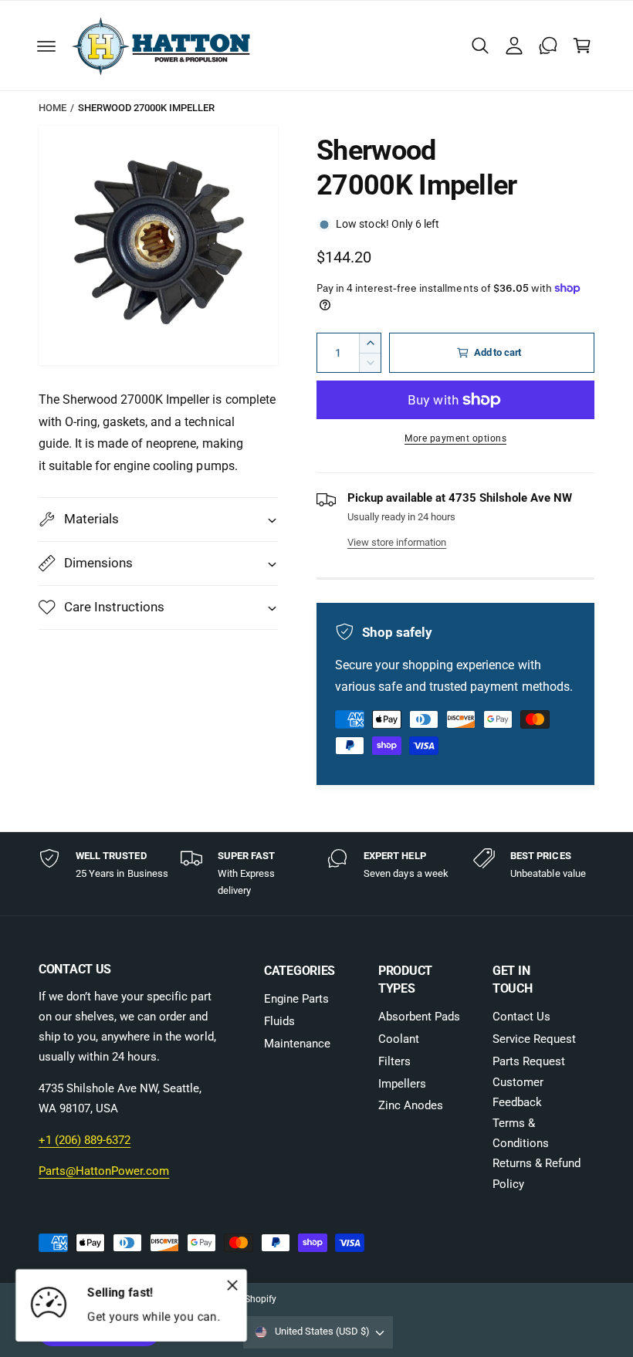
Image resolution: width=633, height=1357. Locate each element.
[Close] (232, 1285)
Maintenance (297, 1044)
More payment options (455, 438)
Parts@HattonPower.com (104, 1171)
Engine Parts (296, 999)
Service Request (534, 1039)
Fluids (279, 1021)
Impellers (402, 1084)
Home (52, 107)
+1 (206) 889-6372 (84, 1140)
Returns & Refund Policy (537, 1173)
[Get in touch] (548, 46)
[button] (46, 46)
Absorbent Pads (419, 1017)
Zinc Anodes (410, 1105)
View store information (396, 542)
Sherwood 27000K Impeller (146, 107)
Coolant (398, 1039)
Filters (394, 1061)
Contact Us (521, 1017)
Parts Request (529, 1061)
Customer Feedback (518, 1092)
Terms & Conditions (521, 1133)
